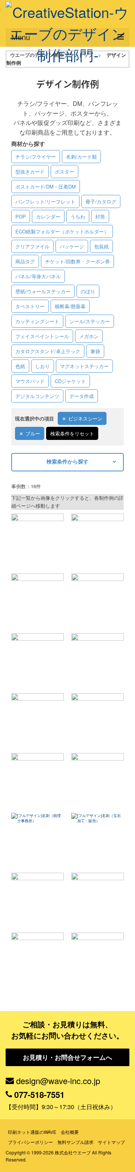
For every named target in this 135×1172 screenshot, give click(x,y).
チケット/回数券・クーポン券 (77, 261)
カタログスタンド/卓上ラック (47, 351)
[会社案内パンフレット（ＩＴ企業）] (37, 959)
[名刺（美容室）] (97, 779)
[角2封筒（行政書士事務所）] (97, 719)
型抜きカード (30, 171)
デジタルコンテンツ (37, 396)
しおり (42, 366)
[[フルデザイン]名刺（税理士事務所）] (37, 839)
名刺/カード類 (81, 156)
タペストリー (30, 306)
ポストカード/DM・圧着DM (45, 186)
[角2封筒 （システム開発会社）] (97, 599)
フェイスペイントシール (42, 336)
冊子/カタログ (101, 201)
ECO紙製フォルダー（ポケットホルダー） (62, 231)
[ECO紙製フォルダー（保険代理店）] (37, 899)
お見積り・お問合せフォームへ (67, 1057)
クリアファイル (32, 246)
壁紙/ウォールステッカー (42, 291)
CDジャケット (70, 381)
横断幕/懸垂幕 (70, 306)
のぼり (88, 291)
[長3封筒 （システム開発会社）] (37, 659)
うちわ (77, 216)
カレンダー (48, 216)
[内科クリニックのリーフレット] (37, 540)
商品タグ (25, 261)
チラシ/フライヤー (35, 156)
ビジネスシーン (85, 418)
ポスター (64, 171)
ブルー (33, 433)
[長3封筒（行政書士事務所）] (37, 719)
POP (20, 216)
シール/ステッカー (89, 321)
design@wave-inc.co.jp (58, 1080)
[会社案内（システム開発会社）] (97, 540)
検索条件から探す (67, 461)
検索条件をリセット (72, 433)
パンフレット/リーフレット (45, 201)
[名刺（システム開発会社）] (97, 659)
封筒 (100, 216)
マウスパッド (30, 381)
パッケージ (72, 246)
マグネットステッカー (84, 366)
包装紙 (101, 246)
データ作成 (81, 396)
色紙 (20, 366)
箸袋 (95, 351)
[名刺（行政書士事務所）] (37, 779)
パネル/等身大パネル (38, 276)
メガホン (89, 336)
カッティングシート (37, 321)
